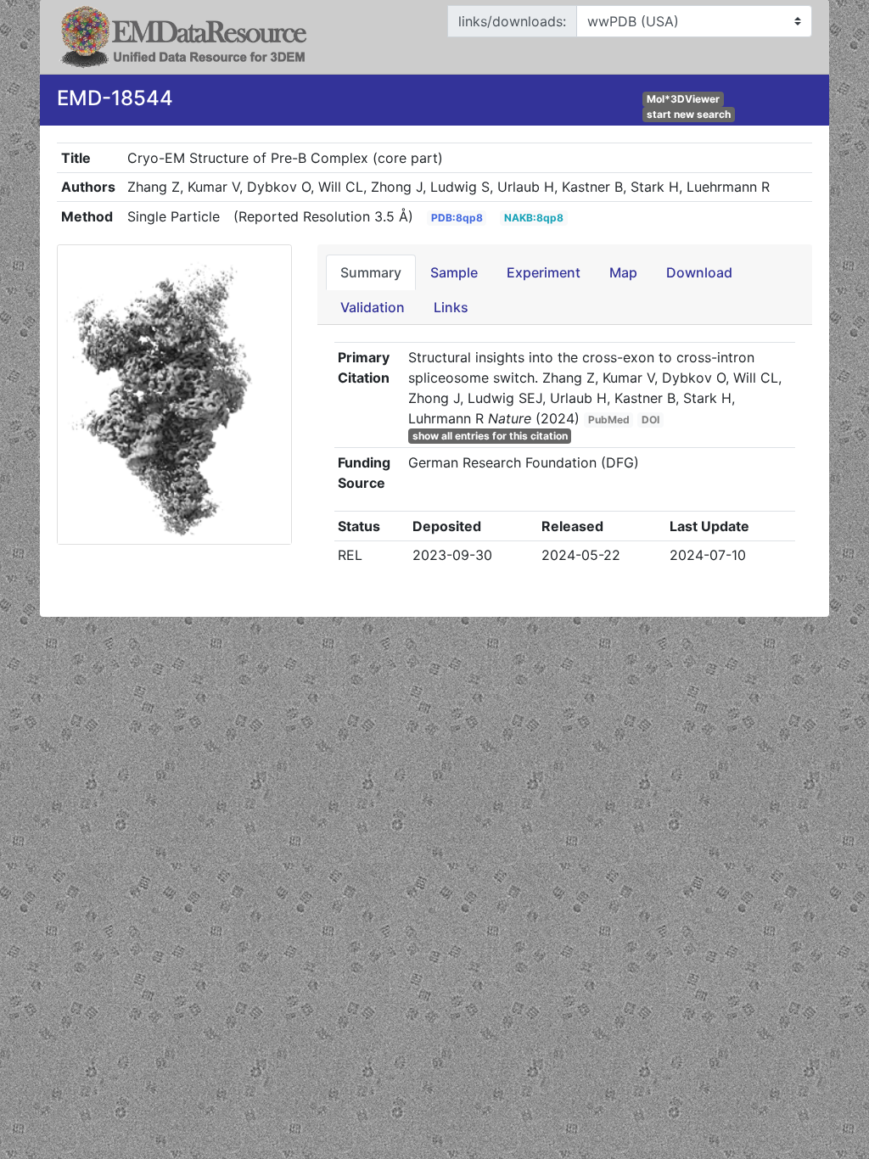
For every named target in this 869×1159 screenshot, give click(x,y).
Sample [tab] (454, 272)
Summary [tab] (370, 272)
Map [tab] (623, 272)
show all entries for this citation (490, 435)
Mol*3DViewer (683, 98)
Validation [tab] (372, 307)
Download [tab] (699, 272)
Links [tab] (451, 307)
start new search (689, 114)
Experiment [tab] (543, 272)
